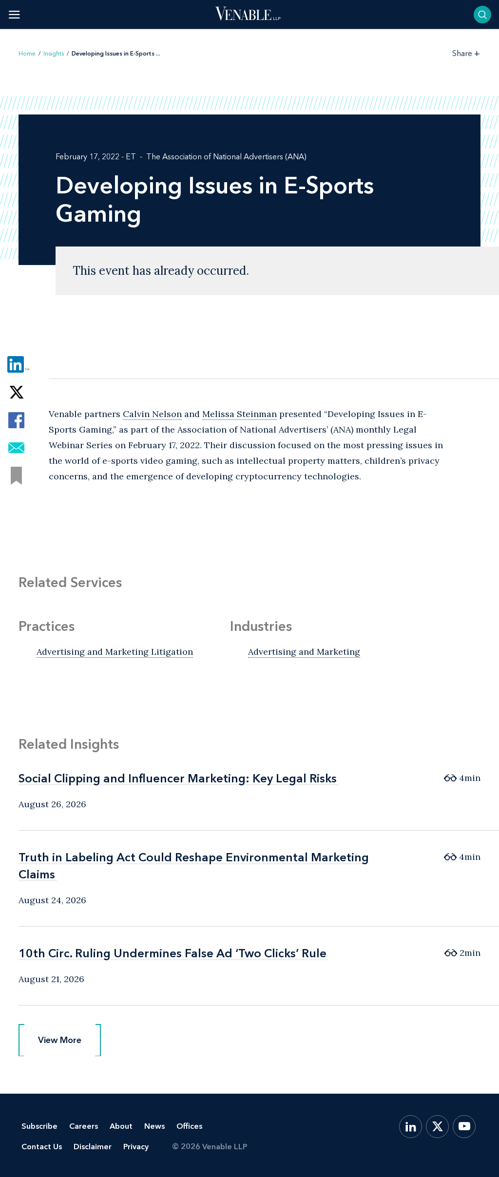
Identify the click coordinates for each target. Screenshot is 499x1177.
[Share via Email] (16, 448)
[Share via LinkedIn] (16, 365)
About (121, 1126)
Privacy (136, 1146)
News (154, 1126)
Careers (83, 1126)
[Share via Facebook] (16, 420)
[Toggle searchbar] (482, 14)
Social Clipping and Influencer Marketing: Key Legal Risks (178, 778)
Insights (53, 54)
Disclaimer (93, 1146)
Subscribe (39, 1126)
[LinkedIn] (410, 1126)
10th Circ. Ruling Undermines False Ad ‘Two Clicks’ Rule (172, 953)
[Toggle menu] (14, 14)
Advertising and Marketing (304, 651)
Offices (189, 1126)
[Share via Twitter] (16, 392)
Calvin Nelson (152, 413)
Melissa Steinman (239, 413)
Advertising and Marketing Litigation (115, 651)
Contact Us (41, 1146)
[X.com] (437, 1126)
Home (27, 54)
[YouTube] (464, 1126)
